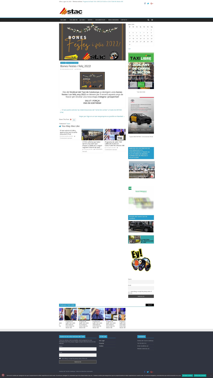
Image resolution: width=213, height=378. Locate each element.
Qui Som (82, 20)
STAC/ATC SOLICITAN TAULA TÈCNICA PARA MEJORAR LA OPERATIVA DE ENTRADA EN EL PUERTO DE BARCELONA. (115, 1)
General (63, 63)
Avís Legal (101, 340)
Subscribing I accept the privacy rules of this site (140, 292)
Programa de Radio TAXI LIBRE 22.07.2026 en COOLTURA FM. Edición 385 (117, 324)
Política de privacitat (200, 375)
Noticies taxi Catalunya (72, 63)
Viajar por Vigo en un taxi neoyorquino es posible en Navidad (102, 116)
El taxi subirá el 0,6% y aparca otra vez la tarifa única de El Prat (68, 132)
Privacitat (101, 343)
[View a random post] (152, 20)
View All (150, 305)
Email (129, 285)
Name (129, 279)
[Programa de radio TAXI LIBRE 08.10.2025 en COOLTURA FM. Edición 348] (115, 130)
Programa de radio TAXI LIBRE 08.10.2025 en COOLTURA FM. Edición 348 (114, 143)
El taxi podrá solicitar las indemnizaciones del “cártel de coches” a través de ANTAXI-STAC (91, 111)
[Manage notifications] (3, 375)
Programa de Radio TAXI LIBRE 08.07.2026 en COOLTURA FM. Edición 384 (63, 324)
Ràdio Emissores (113, 20)
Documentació (100, 20)
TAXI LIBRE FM (73, 20)
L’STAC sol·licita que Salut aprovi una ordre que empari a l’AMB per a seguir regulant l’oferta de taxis (92, 144)
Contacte (124, 20)
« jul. (129, 48)
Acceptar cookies (187, 375)
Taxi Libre (63, 20)
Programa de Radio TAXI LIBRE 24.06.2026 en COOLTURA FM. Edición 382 (90, 324)
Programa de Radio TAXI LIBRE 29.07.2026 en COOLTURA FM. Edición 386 (103, 324)
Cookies (101, 346)
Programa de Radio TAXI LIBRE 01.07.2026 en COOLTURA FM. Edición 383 (76, 324)
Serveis (90, 20)
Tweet (68, 124)
